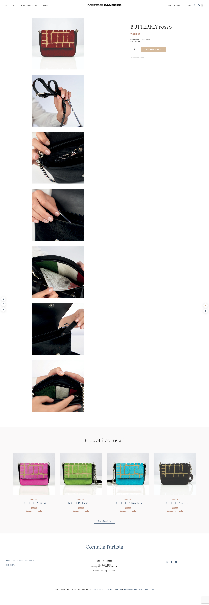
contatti (46, 5)
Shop (170, 5)
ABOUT (7, 561)
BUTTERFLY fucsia (33, 503)
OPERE (13, 561)
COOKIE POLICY (110, 589)
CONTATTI (13, 565)
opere (15, 5)
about (8, 5)
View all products (104, 521)
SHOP (7, 565)
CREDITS (119, 589)
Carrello (187, 5)
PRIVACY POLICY (98, 589)
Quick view (34, 496)
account (177, 5)
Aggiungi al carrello (153, 49)
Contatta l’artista (104, 547)
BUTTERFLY (141, 57)
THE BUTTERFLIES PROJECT (25, 561)
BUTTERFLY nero (175, 503)
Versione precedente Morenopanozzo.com (138, 589)
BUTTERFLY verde (81, 503)
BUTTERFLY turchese (128, 503)
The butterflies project (30, 5)
